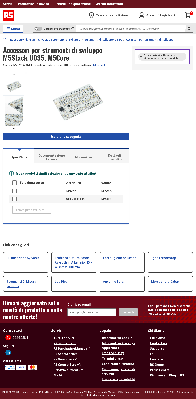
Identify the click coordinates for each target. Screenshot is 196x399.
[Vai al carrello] (188, 15)
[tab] (18, 155)
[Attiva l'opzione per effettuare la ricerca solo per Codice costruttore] (72, 28)
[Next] (13, 128)
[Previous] (13, 74)
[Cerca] (189, 28)
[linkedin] (8, 352)
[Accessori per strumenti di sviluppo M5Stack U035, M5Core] (77, 101)
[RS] (8, 15)
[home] (4, 39)
